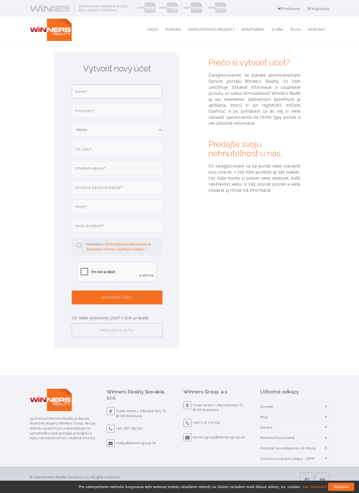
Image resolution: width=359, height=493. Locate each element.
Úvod (152, 29)
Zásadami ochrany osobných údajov (115, 249)
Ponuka (173, 29)
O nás (277, 29)
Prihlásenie (290, 8)
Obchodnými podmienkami (125, 244)
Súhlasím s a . (118, 246)
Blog (295, 29)
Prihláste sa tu (117, 330)
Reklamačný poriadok (277, 437)
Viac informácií (314, 487)
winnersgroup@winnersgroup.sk (219, 437)
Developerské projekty (211, 29)
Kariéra (266, 427)
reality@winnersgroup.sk (136, 442)
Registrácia (320, 8)
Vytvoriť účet (117, 297)
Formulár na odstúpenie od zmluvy (288, 448)
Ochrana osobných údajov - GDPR (287, 458)
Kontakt (317, 29)
